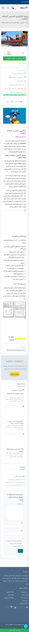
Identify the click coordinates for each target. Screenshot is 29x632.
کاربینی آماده (25, 601)
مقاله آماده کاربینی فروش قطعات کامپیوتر (14, 450)
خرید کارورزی (25, 592)
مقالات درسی (25, 595)
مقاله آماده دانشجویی (9, 598)
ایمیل (21, 530)
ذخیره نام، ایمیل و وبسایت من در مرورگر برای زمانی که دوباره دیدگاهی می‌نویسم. (14, 543)
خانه (27, 22)
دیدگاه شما (20, 504)
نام (22, 523)
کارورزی (22, 22)
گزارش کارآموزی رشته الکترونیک (15, 394)
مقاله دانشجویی (10, 592)
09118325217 (23, 2)
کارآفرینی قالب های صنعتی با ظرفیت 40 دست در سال (15, 422)
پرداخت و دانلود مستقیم (14, 58)
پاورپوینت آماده (24, 598)
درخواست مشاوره (15, 374)
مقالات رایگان (11, 595)
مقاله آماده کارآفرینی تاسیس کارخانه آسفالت (16, 350)
